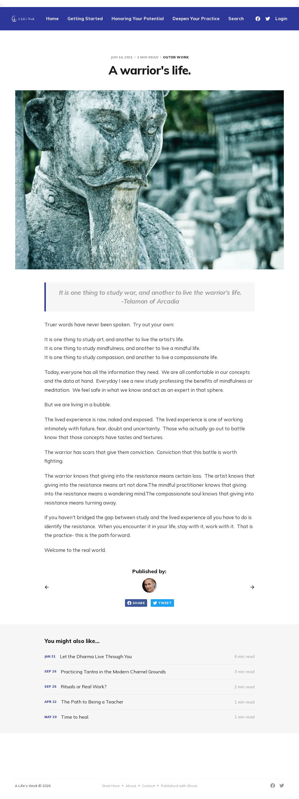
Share (139, 603)
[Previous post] (48, 587)
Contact (148, 786)
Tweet (165, 603)
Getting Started (85, 18)
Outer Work (176, 57)
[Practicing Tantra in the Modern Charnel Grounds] (149, 671)
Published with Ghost (179, 786)
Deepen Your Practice (196, 18)
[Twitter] (267, 18)
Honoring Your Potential (138, 18)
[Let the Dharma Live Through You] (149, 656)
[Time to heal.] (149, 717)
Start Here (111, 786)
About (131, 786)
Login (281, 18)
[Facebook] (257, 18)
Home (52, 18)
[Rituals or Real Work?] (149, 686)
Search (236, 18)
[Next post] (250, 587)
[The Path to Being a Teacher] (149, 701)
